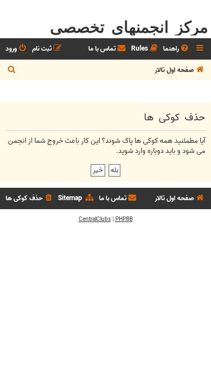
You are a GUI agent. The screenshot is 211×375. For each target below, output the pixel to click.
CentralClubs (95, 219)
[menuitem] (176, 49)
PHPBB (124, 219)
